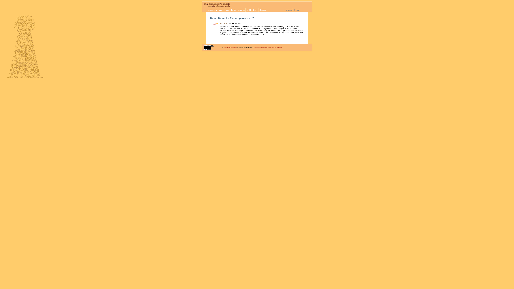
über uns (262, 10)
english (289, 10)
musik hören (224, 10)
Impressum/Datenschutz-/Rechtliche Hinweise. (268, 47)
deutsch (297, 10)
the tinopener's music (230, 47)
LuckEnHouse (252, 10)
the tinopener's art (238, 10)
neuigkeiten (212, 10)
